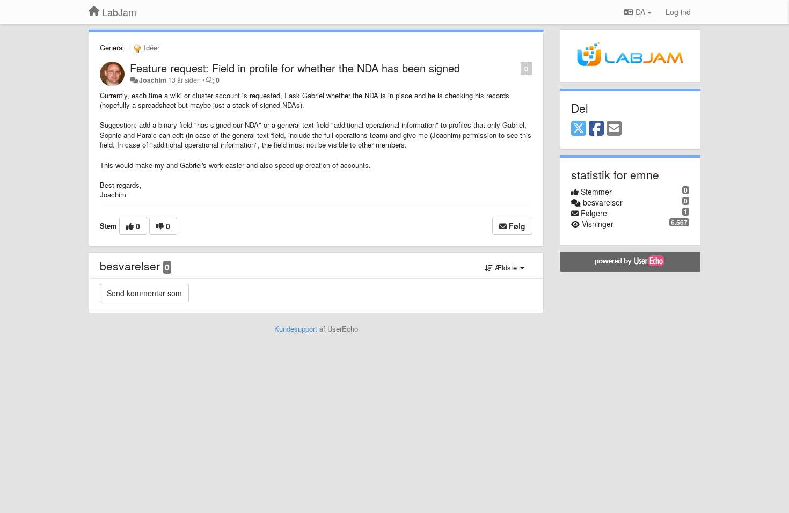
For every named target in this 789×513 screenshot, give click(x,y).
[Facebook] (596, 129)
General (112, 47)
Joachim (152, 80)
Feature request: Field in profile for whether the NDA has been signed (295, 68)
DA (640, 11)
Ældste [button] (506, 267)
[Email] (614, 129)
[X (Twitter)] (578, 129)
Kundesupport (295, 329)
